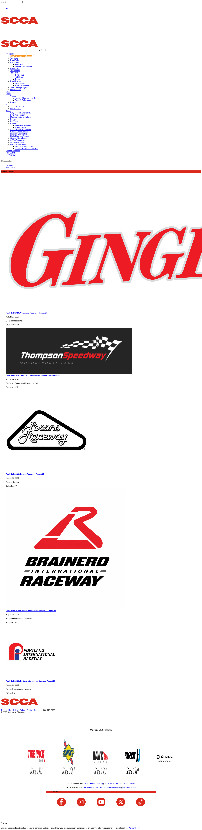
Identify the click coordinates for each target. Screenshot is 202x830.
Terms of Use (6, 710)
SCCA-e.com (129, 783)
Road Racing (15, 81)
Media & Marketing (18, 144)
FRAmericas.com (91, 787)
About (8, 111)
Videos (13, 96)
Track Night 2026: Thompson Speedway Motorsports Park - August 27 (34, 375)
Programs (10, 54)
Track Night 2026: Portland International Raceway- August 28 (30, 681)
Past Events (11, 167)
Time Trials (14, 73)
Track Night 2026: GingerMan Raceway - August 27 (26, 313)
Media (8, 94)
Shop (8, 104)
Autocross (14, 62)
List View (9, 165)
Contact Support (33, 710)
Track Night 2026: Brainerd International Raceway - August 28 (31, 611)
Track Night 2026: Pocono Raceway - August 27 (25, 474)
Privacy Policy (19, 710)
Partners (13, 123)
